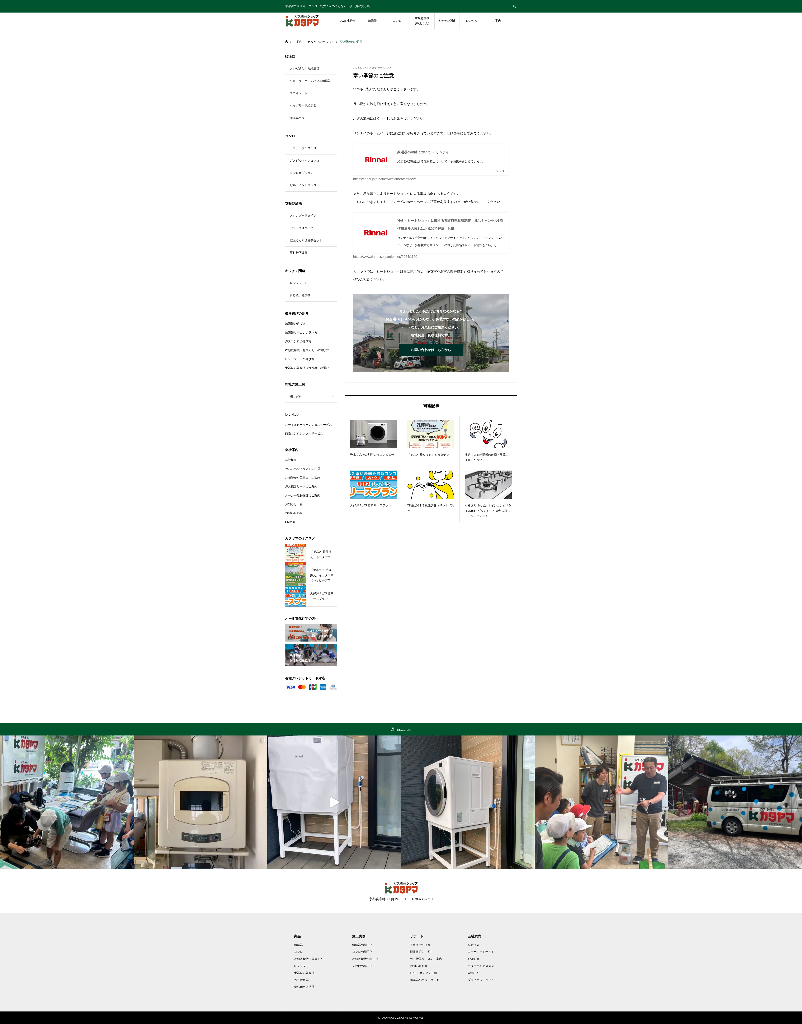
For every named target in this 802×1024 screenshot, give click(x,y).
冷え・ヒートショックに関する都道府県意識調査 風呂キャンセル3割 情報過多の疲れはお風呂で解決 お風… (451, 224)
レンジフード (298, 283)
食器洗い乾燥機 (300, 295)
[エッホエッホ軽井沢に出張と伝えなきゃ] (735, 802)
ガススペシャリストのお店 (302, 468)
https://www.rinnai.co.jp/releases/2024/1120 (385, 256)
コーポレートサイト (481, 951)
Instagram (403, 729)
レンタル (472, 20)
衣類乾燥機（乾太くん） (422, 20)
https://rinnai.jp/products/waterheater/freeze (385, 179)
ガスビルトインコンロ (304, 160)
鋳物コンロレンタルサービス (304, 433)
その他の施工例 (362, 966)
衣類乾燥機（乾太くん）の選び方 (307, 350)
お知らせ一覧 (294, 504)
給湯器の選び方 (295, 323)
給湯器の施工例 (362, 945)
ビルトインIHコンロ (303, 185)
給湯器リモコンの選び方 (301, 332)
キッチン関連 (447, 20)
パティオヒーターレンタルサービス (308, 424)
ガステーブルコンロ (303, 148)
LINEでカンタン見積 (423, 973)
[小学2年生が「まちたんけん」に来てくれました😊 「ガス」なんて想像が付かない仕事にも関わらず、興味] (67, 802)
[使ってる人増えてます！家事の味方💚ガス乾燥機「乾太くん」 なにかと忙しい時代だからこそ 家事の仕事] (468, 802)
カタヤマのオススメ (380, 67)
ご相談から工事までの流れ (302, 477)
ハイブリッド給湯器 (303, 105)
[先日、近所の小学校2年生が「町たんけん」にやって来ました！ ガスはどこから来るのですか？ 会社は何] (601, 802)
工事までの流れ (420, 945)
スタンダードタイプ (303, 215)
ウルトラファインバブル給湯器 (310, 80)
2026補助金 (347, 20)
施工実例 (296, 396)
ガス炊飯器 (301, 980)
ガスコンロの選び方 (298, 341)
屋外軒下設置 (298, 252)
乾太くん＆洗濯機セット (306, 240)
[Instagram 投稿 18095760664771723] (334, 802)
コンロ (397, 20)
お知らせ (474, 959)
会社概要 (291, 460)
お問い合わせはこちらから (431, 350)
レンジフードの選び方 (299, 359)
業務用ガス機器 (304, 987)
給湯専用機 (297, 118)
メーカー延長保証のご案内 (302, 495)
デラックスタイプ (301, 228)
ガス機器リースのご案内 (301, 486)
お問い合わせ (294, 513)
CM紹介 (290, 522)
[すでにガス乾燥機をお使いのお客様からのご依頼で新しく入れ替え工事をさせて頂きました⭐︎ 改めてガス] (200, 802)
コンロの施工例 (362, 951)
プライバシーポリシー (482, 980)
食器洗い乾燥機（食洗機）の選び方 (308, 368)
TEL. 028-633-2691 (418, 899)
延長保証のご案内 (421, 951)
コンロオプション (301, 173)
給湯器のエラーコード (424, 980)
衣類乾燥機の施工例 (365, 959)
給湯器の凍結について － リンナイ (423, 152)
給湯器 (372, 20)
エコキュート (298, 93)
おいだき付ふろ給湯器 (304, 68)
